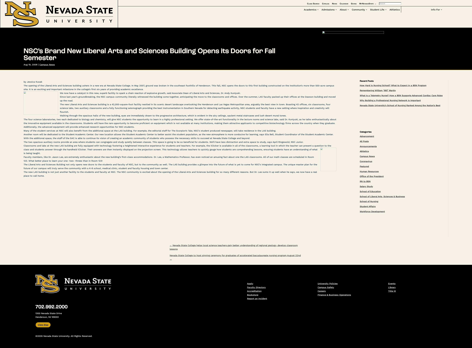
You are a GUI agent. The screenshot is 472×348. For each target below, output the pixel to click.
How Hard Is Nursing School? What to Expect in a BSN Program (393, 85)
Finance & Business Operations (334, 295)
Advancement (367, 136)
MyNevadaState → (367, 3)
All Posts (364, 141)
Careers (322, 291)
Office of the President (372, 176)
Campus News (47, 64)
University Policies (328, 283)
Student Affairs (368, 206)
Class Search (313, 3)
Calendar (344, 3)
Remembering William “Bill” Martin (378, 90)
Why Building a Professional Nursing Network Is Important (390, 100)
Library (392, 287)
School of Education (370, 191)
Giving (354, 3)
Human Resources (369, 171)
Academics (310, 10)
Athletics (395, 10)
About (343, 10)
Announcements (368, 146)
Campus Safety (326, 287)
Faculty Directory (256, 287)
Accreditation (254, 291)
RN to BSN (365, 181)
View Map (43, 324)
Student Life (377, 10)
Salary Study (366, 186)
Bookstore (252, 295)
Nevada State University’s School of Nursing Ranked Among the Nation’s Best (400, 105)
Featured (364, 166)
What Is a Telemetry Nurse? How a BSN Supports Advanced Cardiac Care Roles (401, 95)
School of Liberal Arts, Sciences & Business (382, 196)
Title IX (392, 291)
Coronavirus (366, 161)
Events (392, 283)
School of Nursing (369, 201)
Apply (250, 283)
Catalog (325, 3)
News (334, 3)
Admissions (328, 10)
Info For (435, 10)
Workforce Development (372, 211)
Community (358, 10)
